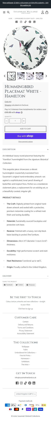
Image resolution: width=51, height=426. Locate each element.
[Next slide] (46, 76)
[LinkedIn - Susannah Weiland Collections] (34, 22)
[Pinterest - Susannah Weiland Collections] (30, 22)
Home (10, 18)
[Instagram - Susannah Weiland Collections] (21, 22)
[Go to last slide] (5, 76)
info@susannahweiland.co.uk (25, 377)
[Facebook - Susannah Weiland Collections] (16, 22)
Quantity (8, 117)
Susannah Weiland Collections (29, 416)
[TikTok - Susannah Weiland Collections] (25, 22)
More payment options (25, 142)
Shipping (8, 105)
